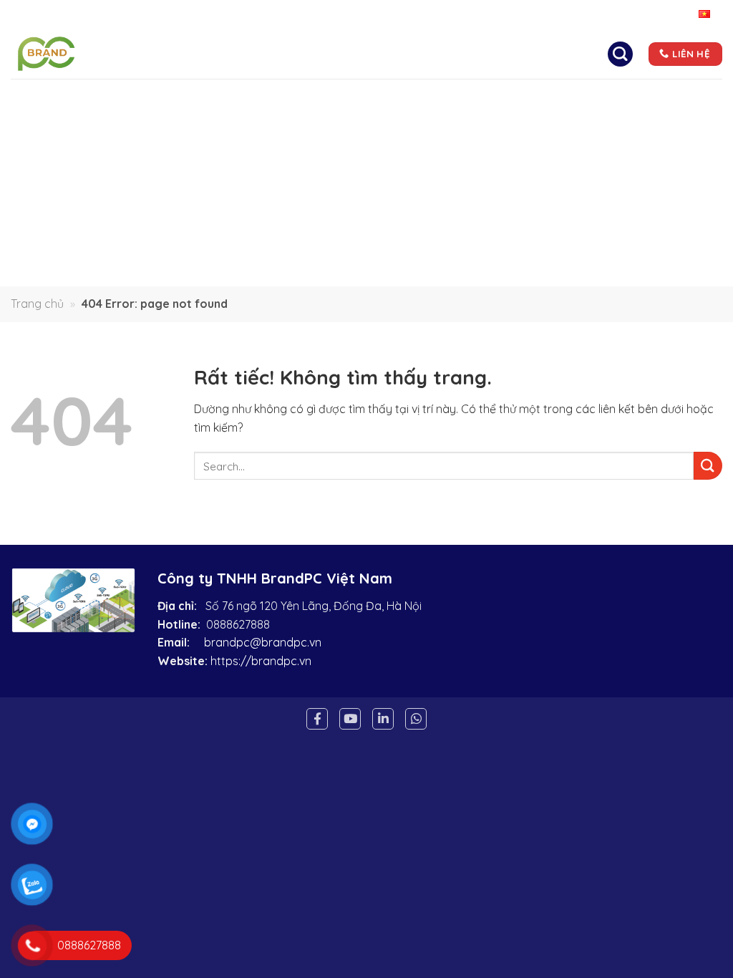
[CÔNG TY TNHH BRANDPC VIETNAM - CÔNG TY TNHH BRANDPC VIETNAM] (70, 54)
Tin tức (512, 53)
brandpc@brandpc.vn (262, 642)
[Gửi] (708, 466)
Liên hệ (575, 53)
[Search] (620, 53)
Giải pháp (356, 53)
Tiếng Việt (671, 14)
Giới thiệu (279, 53)
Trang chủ (197, 53)
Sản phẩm (433, 53)
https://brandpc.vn (260, 661)
